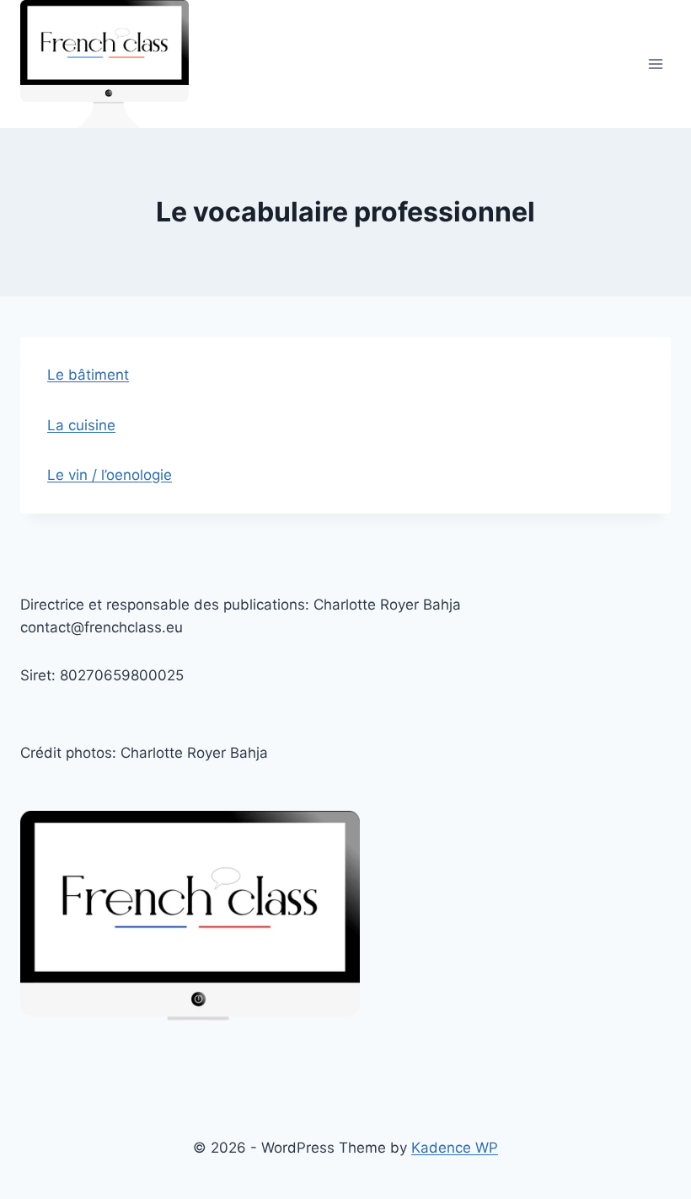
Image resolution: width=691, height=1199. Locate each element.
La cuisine (81, 425)
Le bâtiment (88, 374)
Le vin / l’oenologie (109, 474)
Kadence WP (454, 1147)
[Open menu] (655, 64)
